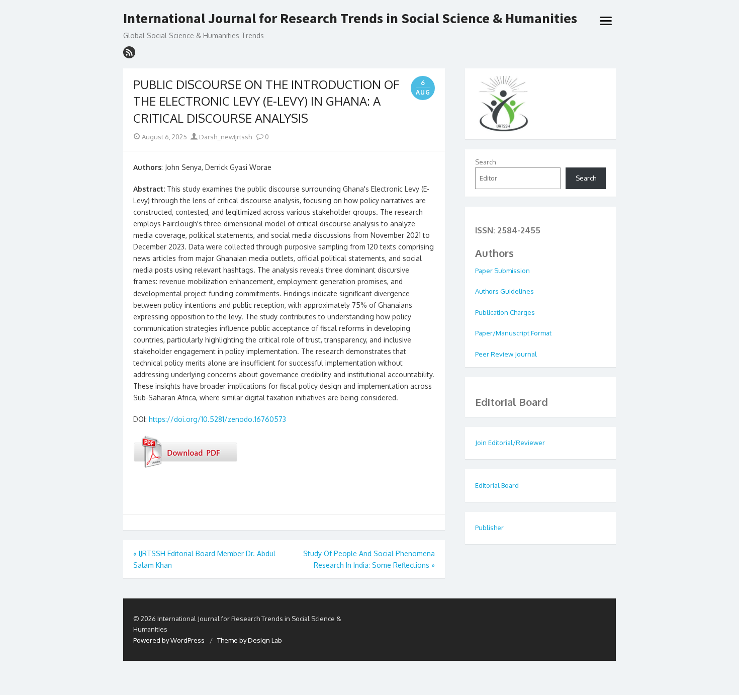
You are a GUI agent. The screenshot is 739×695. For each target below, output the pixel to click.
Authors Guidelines (504, 291)
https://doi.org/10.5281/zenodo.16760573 (217, 419)
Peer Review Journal (506, 354)
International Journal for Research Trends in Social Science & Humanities (350, 18)
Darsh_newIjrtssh (225, 137)
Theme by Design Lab (249, 640)
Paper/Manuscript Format (513, 333)
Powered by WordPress (169, 640)
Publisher (489, 528)
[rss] (129, 52)
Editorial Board (497, 485)
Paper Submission (502, 271)
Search (485, 162)
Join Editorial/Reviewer (510, 443)
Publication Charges (505, 312)
